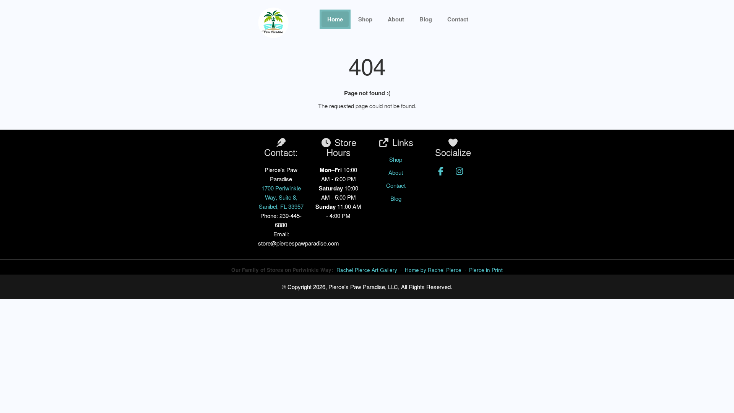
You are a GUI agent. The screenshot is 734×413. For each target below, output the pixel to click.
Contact (396, 185)
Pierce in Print (486, 269)
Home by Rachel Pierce (433, 269)
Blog (425, 19)
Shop (365, 19)
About (396, 19)
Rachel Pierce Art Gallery (366, 269)
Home (335, 19)
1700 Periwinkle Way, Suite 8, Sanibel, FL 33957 (281, 197)
